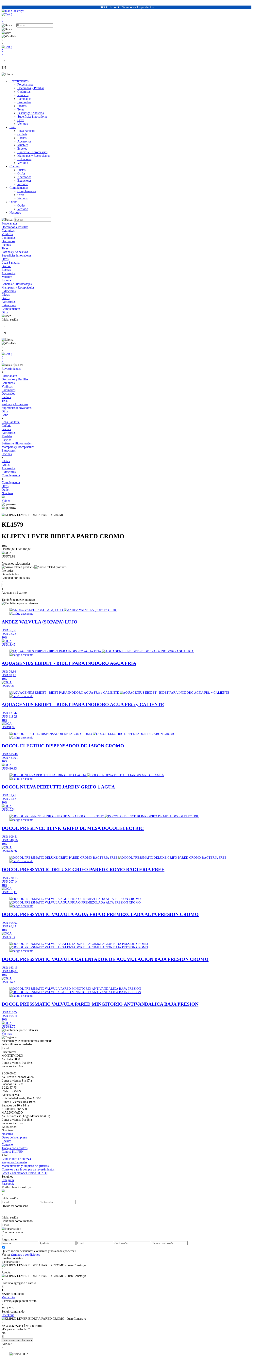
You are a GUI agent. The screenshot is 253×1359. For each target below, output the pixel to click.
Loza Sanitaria (26, 130)
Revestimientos (18, 81)
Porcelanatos (25, 84)
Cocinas (14, 166)
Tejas (20, 109)
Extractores (24, 159)
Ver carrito (8, 1297)
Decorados (24, 102)
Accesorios (24, 141)
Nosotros (15, 212)
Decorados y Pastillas (30, 88)
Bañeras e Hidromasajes (32, 152)
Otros (20, 120)
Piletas (21, 170)
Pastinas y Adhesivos (30, 113)
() (7, 18)
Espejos (22, 148)
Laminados (24, 98)
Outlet (13, 202)
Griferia (22, 134)
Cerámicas (23, 91)
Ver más (7, 1033)
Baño (12, 127)
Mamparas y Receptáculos (33, 155)
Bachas (21, 138)
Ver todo (22, 123)
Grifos (21, 173)
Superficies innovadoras (32, 116)
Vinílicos (22, 95)
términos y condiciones (25, 1254)
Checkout (8, 1315)
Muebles (22, 145)
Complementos (18, 187)
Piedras (21, 106)
